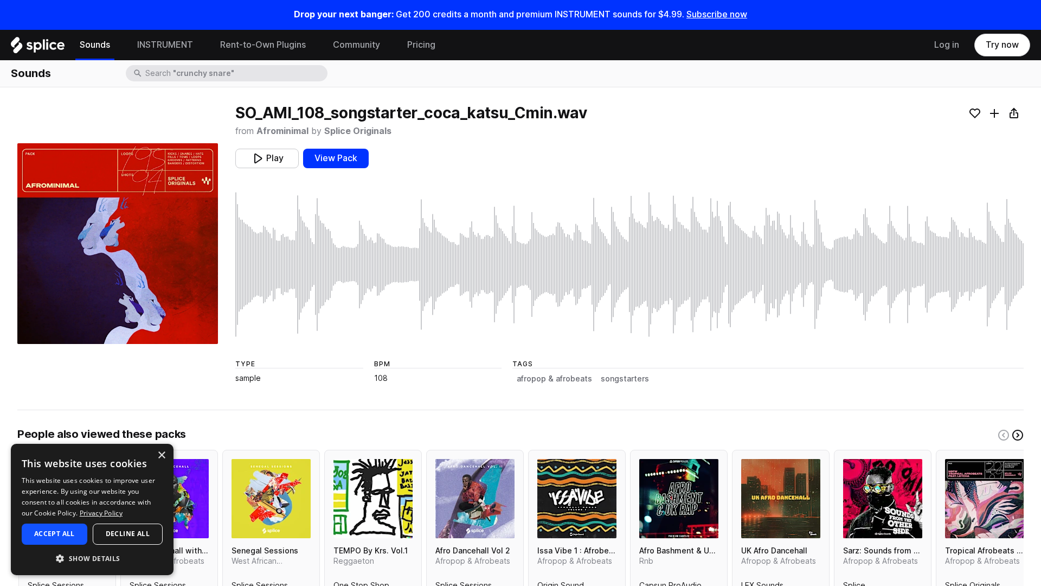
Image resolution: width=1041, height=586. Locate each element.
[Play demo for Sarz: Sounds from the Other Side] (882, 498)
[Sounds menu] (118, 45)
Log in (946, 45)
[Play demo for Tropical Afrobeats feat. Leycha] (984, 498)
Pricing (421, 45)
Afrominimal (282, 131)
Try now (1002, 45)
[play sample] (629, 264)
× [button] (161, 455)
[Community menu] (388, 45)
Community (356, 45)
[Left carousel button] (1004, 435)
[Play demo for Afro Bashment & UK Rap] (679, 498)
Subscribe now (716, 14)
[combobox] (235, 73)
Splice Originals (357, 131)
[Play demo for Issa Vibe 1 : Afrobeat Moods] (577, 498)
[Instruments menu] (201, 45)
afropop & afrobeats (554, 378)
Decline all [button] (128, 533)
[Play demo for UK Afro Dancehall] (780, 498)
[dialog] (92, 509)
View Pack (335, 158)
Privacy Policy (101, 513)
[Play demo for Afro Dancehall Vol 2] (475, 498)
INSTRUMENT (165, 45)
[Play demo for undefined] (117, 243)
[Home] (38, 48)
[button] (92, 558)
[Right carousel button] (1018, 435)
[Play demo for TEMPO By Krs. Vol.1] (373, 498)
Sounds (95, 45)
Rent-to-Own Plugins (263, 45)
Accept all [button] (54, 533)
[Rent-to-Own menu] (314, 45)
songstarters (625, 378)
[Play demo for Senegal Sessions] (271, 498)
